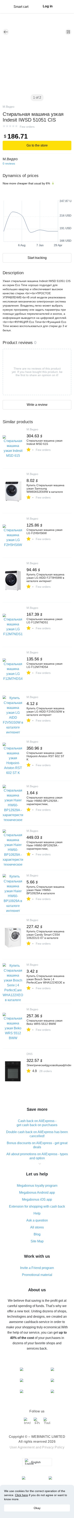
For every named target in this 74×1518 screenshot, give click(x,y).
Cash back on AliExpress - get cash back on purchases (37, 1123)
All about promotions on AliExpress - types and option (37, 1156)
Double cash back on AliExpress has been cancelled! (37, 1134)
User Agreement (22, 1447)
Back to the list (6, 32)
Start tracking (37, 257)
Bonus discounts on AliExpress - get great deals (37, 1145)
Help (37, 1213)
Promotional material (37, 1275)
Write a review (37, 404)
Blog (37, 1234)
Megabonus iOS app (37, 1199)
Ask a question (37, 1220)
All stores (37, 1227)
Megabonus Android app (37, 1192)
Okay (37, 1508)
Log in (48, 6)
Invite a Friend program (37, 1268)
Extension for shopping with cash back (37, 1206)
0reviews (9, 163)
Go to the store (37, 145)
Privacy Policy (53, 1447)
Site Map (37, 1241)
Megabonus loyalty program (37, 1185)
